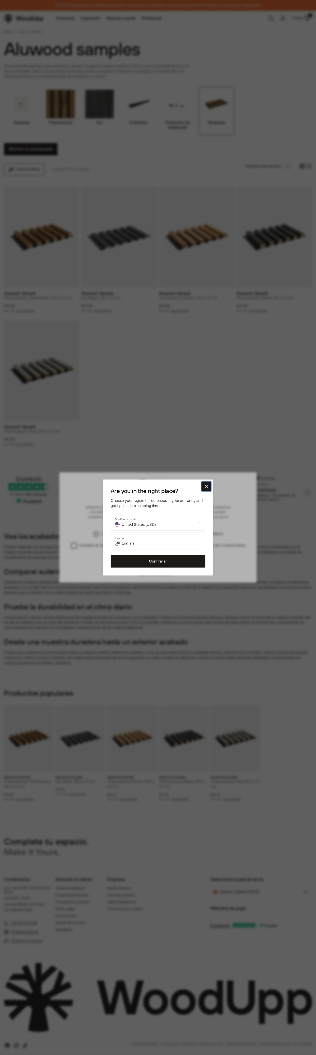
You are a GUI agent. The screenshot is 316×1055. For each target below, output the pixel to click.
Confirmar (158, 561)
